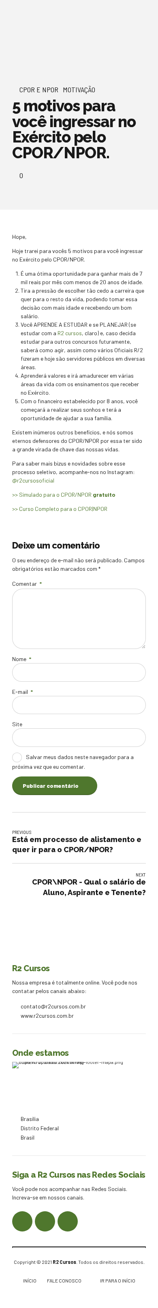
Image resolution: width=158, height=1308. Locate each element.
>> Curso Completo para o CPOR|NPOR (60, 508)
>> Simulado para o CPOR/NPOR (63, 494)
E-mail (22, 691)
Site (17, 724)
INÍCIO (29, 1280)
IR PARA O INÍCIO (117, 1280)
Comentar (27, 583)
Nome (21, 658)
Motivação (79, 89)
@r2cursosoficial (33, 480)
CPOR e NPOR (38, 89)
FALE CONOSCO (64, 1280)
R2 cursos (70, 333)
